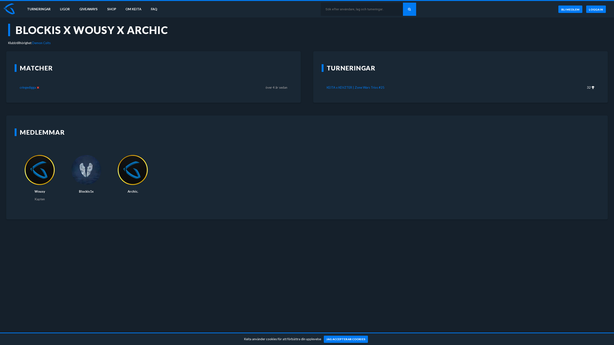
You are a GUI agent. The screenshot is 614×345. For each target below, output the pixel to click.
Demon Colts (41, 43)
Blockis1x (86, 191)
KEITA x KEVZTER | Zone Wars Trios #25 (355, 87)
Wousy (40, 191)
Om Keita (133, 9)
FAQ (154, 9)
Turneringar (39, 9)
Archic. (133, 191)
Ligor (65, 9)
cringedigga (28, 87)
